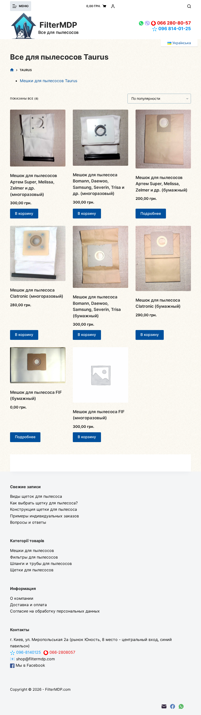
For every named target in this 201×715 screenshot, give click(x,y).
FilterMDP (58, 25)
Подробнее (150, 213)
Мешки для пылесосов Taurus (48, 80)
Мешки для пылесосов (32, 550)
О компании (21, 598)
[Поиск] (189, 6)
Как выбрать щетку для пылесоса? (44, 502)
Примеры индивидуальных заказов (44, 515)
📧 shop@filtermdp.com (32, 658)
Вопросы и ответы (28, 522)
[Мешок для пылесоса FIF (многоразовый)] (100, 375)
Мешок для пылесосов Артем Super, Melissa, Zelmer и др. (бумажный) (162, 183)
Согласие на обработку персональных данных (55, 611)
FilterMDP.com (58, 689)
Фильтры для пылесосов (34, 557)
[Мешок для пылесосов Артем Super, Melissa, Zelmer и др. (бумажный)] (163, 139)
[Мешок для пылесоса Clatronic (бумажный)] (163, 258)
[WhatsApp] (181, 706)
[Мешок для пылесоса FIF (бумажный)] (37, 365)
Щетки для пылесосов (31, 569)
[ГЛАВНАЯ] (12, 70)
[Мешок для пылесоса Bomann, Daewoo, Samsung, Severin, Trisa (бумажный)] (100, 257)
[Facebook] (172, 706)
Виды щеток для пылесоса (36, 496)
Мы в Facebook (29, 665)
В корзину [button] (24, 213)
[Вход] (113, 6)
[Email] (164, 706)
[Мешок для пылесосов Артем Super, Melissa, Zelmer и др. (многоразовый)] (37, 138)
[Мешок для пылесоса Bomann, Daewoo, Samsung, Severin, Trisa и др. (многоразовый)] (100, 138)
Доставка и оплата (28, 604)
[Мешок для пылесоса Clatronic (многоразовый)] (37, 253)
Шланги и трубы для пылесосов (41, 563)
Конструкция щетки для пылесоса (43, 509)
